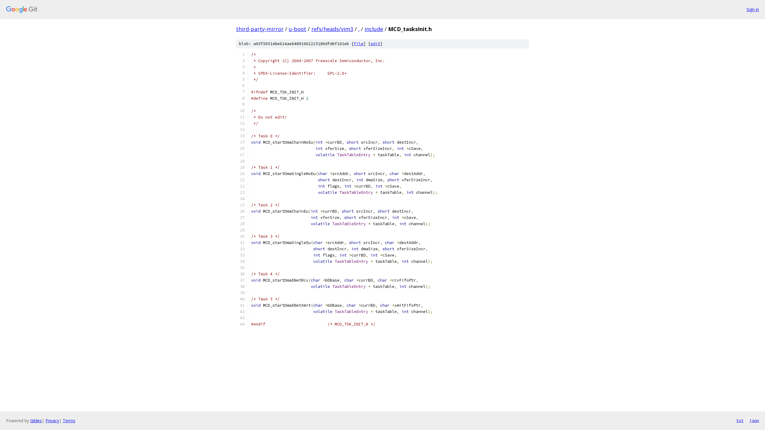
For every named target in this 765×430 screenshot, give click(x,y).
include (374, 29)
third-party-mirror (260, 29)
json (754, 420)
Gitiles (36, 420)
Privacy (52, 420)
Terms (69, 420)
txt (739, 420)
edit (375, 43)
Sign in (752, 9)
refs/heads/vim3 (332, 29)
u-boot (297, 29)
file (358, 43)
